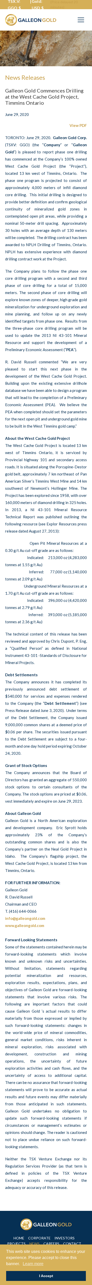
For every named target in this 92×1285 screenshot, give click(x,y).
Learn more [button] (33, 1264)
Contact (72, 1243)
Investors (64, 1238)
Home (19, 1238)
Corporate (39, 1238)
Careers (51, 1243)
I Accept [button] (46, 1276)
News (34, 1243)
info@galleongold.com (25, 918)
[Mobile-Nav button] (81, 20)
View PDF (78, 125)
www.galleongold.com (24, 925)
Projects (16, 1243)
